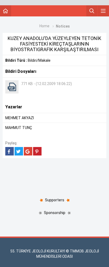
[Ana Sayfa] (5, 10)
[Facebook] (9, 151)
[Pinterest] (37, 151)
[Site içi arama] (91, 10)
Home (44, 26)
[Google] (28, 151)
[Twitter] (19, 151)
